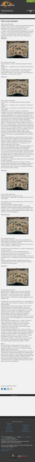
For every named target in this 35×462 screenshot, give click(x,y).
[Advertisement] (17, 16)
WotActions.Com (26, 431)
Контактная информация (7, 449)
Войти (30, 1)
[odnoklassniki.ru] (11, 389)
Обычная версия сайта (7, 11)
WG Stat (9, 426)
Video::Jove (26, 424)
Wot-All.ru (25, 429)
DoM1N (9, 424)
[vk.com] (2, 389)
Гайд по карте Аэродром (9, 21)
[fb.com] (5, 389)
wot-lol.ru (9, 429)
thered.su (25, 426)
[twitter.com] (8, 389)
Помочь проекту (5, 450)
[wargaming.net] (23, 459)
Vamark (15, 437)
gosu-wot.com (9, 428)
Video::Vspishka (9, 431)
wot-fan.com (26, 428)
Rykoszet (9, 423)
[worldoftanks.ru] (13, 459)
